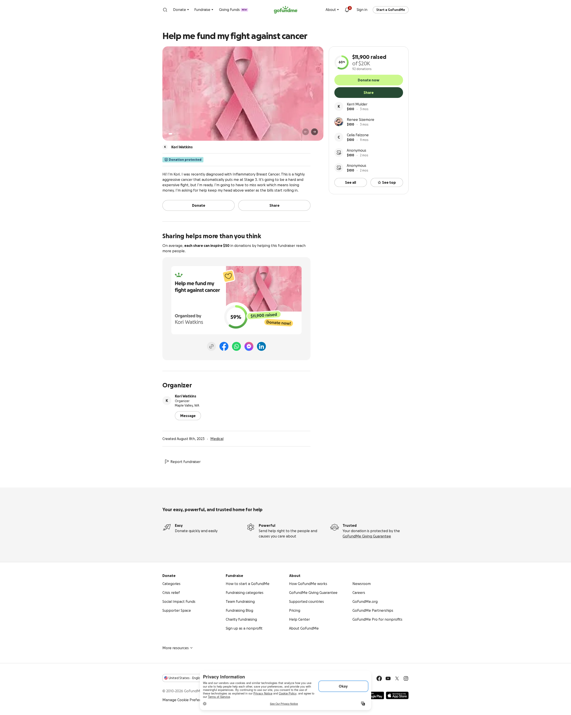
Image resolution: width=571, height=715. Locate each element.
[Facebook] (223, 346)
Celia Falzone (358, 135)
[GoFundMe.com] (285, 10)
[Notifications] (346, 9)
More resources (175, 648)
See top (389, 182)
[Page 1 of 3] (170, 133)
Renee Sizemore (360, 120)
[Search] (165, 9)
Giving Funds (233, 10)
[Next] (314, 131)
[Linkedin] (261, 346)
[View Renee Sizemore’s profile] (338, 121)
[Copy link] (211, 346)
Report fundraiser (185, 462)
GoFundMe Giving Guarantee (367, 536)
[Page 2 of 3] (174, 133)
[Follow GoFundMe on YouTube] (388, 678)
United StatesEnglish (185, 678)
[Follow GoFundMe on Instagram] (405, 678)
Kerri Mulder (357, 104)
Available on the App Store (397, 695)
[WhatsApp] (236, 346)
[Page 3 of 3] (177, 133)
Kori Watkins (185, 396)
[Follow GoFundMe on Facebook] (379, 678)
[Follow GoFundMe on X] (397, 678)
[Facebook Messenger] (248, 346)
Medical (216, 439)
